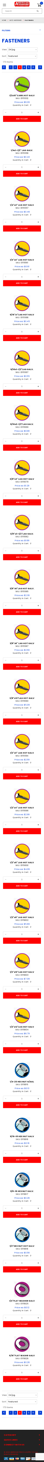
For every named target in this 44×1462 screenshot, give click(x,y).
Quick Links (11, 1439)
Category (10, 1435)
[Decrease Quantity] (5, 112)
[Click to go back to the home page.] (22, 5)
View (4, 49)
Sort (4, 56)
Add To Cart (22, 119)
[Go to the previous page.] (4, 67)
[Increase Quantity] (38, 112)
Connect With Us (14, 1444)
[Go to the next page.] (40, 67)
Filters (6, 30)
